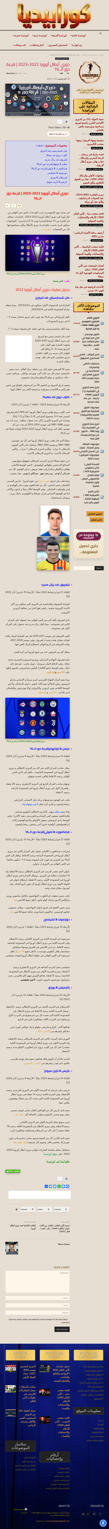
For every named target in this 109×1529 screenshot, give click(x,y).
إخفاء (40, 145)
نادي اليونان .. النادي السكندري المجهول (89, 356)
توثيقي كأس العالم (62, 1476)
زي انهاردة (77, 44)
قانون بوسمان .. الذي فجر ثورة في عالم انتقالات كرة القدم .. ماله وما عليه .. (90, 342)
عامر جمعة (58, 281)
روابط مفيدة (99, 1428)
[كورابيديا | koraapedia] (54, 16)
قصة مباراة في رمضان (94, 169)
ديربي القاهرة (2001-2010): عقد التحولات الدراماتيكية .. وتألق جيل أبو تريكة (90, 198)
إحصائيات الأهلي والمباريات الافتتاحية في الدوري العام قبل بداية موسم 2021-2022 (90, 373)
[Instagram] (94, 1514)
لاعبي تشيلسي (28, 979)
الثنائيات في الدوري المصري (25, 1469)
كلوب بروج (44, 480)
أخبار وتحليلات (37, 44)
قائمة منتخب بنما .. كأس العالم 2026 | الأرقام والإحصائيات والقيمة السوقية (89, 217)
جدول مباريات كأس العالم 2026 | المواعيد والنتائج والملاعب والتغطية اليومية (61, 1373)
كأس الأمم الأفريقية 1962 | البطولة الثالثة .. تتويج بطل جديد (91, 497)
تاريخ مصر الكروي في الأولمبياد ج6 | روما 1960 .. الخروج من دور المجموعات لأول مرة (89, 431)
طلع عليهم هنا (21, 1142)
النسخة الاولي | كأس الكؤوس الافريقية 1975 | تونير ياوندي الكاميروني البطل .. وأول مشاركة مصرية (89, 475)
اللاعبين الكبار (43, 1031)
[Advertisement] (18, 348)
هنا (16, 899)
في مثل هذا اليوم (96, 294)
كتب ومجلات (20, 44)
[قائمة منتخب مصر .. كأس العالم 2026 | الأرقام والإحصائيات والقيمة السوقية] (44, 1392)
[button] (100, 33)
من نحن (101, 1420)
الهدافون (51, 672)
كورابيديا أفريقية (59, 35)
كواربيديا (47, 229)
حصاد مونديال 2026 (95, 281)
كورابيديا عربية (40, 35)
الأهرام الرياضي (97, 240)
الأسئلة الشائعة (98, 1432)
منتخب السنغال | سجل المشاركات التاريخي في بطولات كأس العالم (27, 1394)
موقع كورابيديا (51, 1154)
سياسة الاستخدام (97, 1436)
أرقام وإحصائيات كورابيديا (60, 1484)
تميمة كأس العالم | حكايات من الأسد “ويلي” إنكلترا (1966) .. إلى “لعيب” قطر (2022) (54, 1229)
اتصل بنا (101, 1424)
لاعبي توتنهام (32, 804)
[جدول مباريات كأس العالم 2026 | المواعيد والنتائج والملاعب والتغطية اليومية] (44, 1368)
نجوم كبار (19, 1114)
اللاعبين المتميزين (32, 1063)
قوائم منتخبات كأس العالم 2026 (91, 225)
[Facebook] (100, 1514)
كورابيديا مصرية (21, 35)
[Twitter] (88, 1514)
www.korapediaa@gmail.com (58, 1521)
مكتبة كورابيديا (64, 1468)
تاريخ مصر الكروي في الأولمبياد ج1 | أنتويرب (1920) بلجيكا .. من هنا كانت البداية (90, 395)
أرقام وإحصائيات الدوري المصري (57, 1488)
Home (102, 54)
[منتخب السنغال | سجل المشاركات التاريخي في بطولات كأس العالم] (10, 1389)
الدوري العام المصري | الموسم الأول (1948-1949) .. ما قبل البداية (89, 323)
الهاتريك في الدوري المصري (25, 1465)
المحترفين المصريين (58, 44)
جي (24, 907)
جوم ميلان (59, 811)
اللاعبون (61, 672)
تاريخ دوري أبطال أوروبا (89, 54)
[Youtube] (83, 1514)
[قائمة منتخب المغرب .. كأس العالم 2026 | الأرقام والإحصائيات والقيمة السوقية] (44, 1420)
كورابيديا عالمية (79, 35)
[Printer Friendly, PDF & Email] (12, 1171)
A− (8, 205)
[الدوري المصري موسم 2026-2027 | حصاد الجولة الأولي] (10, 1368)
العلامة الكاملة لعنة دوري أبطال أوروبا (23, 1227)
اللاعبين (21, 951)
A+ (19, 205)
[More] (17, 1209)
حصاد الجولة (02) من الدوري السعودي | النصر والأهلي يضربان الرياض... (27, 1418)
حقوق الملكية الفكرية (95, 1440)
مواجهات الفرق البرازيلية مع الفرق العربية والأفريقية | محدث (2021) (89, 413)
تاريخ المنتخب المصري (61, 1480)
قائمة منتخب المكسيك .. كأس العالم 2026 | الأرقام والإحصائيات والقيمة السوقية (89, 250)
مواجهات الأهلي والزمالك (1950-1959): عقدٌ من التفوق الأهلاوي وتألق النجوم (89, 179)
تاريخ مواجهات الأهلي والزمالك (91, 187)
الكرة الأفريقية (97, 148)
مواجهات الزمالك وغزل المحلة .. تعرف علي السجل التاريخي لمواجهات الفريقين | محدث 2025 (89, 451)
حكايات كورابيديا (64, 1472)
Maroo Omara (11, 73)
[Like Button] (66, 121)
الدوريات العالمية (96, 134)
